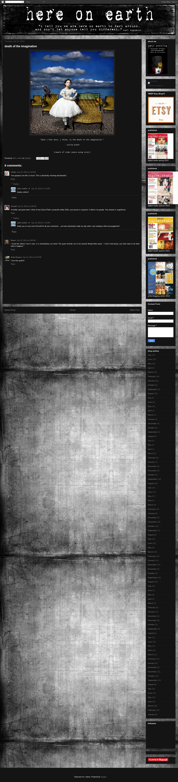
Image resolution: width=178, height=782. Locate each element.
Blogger (103, 777)
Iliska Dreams (16, 257)
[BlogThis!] (40, 158)
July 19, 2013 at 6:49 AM (26, 240)
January (151, 381)
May (149, 364)
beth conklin (22, 189)
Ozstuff (14, 206)
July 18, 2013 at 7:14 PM (40, 189)
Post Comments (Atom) (77, 318)
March (150, 372)
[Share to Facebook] (45, 158)
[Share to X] (42, 158)
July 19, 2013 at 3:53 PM (32, 257)
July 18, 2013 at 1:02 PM (26, 172)
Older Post (135, 310)
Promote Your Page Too (155, 85)
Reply (13, 179)
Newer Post (10, 310)
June (150, 359)
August (151, 393)
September (152, 389)
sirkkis (13, 172)
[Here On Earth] (149, 83)
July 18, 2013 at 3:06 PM (26, 206)
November (152, 471)
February (151, 376)
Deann (13, 240)
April (150, 368)
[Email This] (37, 158)
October (151, 385)
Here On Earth (152, 81)
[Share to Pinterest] (47, 158)
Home (72, 310)
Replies (16, 184)
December (152, 423)
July (149, 355)
